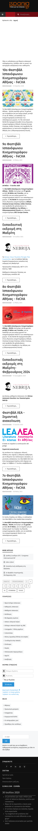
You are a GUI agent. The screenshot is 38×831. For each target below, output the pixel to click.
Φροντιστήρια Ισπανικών (12, 603)
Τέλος (21, 590)
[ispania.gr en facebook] (6, 766)
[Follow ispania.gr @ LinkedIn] (15, 766)
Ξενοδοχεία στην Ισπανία (12, 640)
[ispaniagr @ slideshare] (24, 766)
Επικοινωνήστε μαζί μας (10, 782)
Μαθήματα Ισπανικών (11, 610)
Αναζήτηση (8, 659)
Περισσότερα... (11, 136)
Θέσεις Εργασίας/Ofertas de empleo (16, 637)
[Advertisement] (19, 41)
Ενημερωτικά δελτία (11, 717)
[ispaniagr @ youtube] (20, 766)
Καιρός (7, 648)
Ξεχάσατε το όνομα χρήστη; (11, 692)
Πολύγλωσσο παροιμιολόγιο (13, 652)
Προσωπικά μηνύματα (11, 709)
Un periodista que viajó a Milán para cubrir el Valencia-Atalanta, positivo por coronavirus (20, 799)
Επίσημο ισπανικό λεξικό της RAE (15, 625)
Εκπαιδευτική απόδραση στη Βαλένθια (15, 567)
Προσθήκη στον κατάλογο (13, 724)
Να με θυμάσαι (9, 680)
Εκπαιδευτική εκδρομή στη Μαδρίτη (12, 229)
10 (4, 590)
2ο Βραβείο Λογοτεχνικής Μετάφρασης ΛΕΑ (13, 574)
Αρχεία (7, 655)
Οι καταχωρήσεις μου (11, 720)
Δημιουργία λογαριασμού (10, 690)
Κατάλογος (8, 614)
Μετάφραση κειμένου (11, 618)
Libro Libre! (9, 562)
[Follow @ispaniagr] (11, 766)
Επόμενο (12, 590)
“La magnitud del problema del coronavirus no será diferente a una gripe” (18, 816)
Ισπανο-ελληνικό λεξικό (12, 622)
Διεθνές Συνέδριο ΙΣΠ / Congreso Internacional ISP (16, 557)
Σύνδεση (8, 684)
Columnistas (9, 633)
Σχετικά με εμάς (7, 775)
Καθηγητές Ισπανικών (11, 607)
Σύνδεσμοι (8, 644)
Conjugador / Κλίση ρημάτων (14, 629)
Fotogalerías (9, 713)
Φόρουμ (7, 705)
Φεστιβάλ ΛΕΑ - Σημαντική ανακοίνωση (13, 417)
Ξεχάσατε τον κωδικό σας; (10, 694)
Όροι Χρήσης (6, 778)
